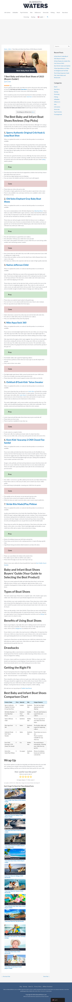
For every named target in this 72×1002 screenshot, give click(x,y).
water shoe (31, 391)
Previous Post (6, 976)
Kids (31, 12)
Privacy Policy (37, 986)
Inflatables (15, 12)
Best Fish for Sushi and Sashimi (62, 66)
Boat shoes (65, 12)
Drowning (26, 17)
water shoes (23, 395)
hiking (42, 614)
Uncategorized (58, 114)
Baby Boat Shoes (38, 211)
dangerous (18, 628)
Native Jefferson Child (17, 265)
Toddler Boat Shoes (26, 688)
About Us (30, 986)
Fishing (52, 12)
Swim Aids (45, 12)
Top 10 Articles (24, 12)
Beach (58, 12)
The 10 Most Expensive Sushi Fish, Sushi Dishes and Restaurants (61, 75)
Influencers (38, 12)
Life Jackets (7, 12)
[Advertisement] (36, 29)
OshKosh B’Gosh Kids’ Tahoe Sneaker (24, 382)
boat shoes (24, 89)
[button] (47, 17)
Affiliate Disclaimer (48, 986)
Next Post (46, 976)
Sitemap (25, 986)
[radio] (20, 777)
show (33, 112)
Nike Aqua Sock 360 (16, 322)
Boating (33, 17)
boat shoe (29, 96)
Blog (21, 986)
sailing (43, 159)
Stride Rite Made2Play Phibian (21, 504)
